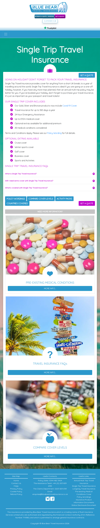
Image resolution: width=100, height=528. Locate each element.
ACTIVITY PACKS (64, 198)
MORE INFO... (50, 288)
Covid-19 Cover (70, 105)
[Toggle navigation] (5, 34)
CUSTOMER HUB (50, 21)
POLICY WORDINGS (16, 198)
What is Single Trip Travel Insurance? (20, 173)
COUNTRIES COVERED (17, 203)
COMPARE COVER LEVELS (41, 198)
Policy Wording (54, 133)
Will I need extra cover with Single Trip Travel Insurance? (29, 181)
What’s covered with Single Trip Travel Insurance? (26, 188)
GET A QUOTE (86, 75)
